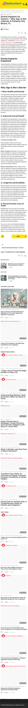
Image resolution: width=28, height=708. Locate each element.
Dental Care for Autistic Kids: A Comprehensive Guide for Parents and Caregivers (14, 503)
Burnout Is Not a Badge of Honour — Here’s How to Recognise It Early (12, 568)
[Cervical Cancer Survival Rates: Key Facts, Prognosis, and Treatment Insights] (14, 615)
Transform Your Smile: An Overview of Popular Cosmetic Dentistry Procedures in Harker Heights (13, 476)
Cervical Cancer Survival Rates (12, 625)
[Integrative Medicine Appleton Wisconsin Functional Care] (14, 675)
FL (2, 244)
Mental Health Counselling (11, 565)
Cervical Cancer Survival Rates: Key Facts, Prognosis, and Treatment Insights (14, 628)
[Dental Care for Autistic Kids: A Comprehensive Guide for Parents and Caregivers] (14, 491)
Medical (7, 341)
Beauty (2, 341)
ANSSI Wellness (8, 595)
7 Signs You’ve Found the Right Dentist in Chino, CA (13, 371)
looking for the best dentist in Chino (13, 368)
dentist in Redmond (13, 499)
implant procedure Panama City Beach (13, 247)
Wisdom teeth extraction (15, 393)
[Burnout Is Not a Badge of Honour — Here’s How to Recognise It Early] (14, 554)
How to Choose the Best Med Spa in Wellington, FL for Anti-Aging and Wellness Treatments (12, 313)
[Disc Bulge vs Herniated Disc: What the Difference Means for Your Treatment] (14, 584)
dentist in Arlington (13, 447)
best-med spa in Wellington (11, 309)
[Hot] (3, 354)
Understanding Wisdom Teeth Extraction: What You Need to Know (13, 397)
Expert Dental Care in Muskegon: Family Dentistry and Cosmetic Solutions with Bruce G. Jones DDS (13, 424)
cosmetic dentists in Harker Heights (17, 471)
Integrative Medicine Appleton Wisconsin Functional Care (10, 688)
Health (9, 14)
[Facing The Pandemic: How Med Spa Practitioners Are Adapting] (14, 330)
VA (19, 447)
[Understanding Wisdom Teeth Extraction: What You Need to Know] (14, 385)
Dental (3, 14)
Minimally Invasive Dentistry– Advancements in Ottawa (16, 264)
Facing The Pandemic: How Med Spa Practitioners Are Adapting (12, 344)
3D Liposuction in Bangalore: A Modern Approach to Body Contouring (13, 658)
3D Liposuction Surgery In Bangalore (13, 656)
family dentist (8, 419)
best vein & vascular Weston (16, 341)
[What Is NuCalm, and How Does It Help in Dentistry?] (14, 439)
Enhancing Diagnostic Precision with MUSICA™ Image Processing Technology (17, 277)
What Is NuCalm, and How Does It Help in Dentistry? (14, 450)
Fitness (2, 309)
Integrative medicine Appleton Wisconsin (14, 686)
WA (19, 499)
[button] (24, 4)
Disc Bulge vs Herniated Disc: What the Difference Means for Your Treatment (13, 598)
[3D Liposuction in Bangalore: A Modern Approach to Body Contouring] (14, 645)
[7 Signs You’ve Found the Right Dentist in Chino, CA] (14, 360)
